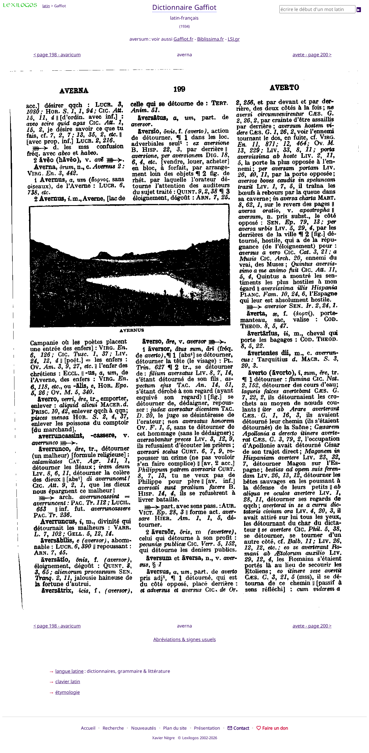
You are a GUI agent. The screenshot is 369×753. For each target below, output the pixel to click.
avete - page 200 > (312, 54)
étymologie (67, 692)
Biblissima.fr (210, 39)
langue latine (69, 671)
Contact (241, 728)
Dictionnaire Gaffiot (184, 7)
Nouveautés (143, 728)
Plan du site (175, 728)
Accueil (88, 728)
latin (46, 5)
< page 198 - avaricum (57, 54)
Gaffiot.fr (183, 39)
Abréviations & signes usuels (184, 639)
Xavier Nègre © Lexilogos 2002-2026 (184, 737)
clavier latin (67, 681)
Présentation (207, 728)
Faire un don (275, 728)
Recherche (113, 728)
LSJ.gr (234, 39)
